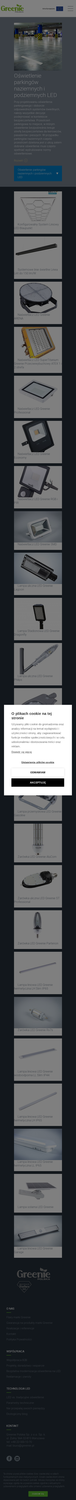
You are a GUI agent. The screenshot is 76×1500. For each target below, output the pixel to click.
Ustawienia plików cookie (37, 762)
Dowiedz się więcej (21, 751)
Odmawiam (38, 772)
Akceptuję (38, 782)
